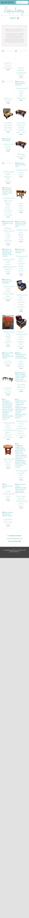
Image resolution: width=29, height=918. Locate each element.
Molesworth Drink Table (9, 146)
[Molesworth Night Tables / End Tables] (8, 163)
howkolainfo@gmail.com (14, 538)
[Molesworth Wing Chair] (21, 163)
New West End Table (21, 207)
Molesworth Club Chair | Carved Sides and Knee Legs (22, 264)
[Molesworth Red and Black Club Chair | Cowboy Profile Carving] (8, 188)
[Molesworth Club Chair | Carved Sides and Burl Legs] (21, 279)
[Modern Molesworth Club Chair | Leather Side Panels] (21, 316)
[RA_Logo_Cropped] (14, 7)
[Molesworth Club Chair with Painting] (21, 81)
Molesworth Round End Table (9, 462)
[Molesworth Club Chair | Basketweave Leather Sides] (8, 249)
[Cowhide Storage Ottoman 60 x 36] (8, 107)
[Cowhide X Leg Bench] (8, 373)
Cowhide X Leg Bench (8, 390)
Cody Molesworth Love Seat (9, 495)
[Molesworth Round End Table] (8, 444)
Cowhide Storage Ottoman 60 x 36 (8, 126)
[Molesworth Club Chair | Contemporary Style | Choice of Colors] (8, 399)
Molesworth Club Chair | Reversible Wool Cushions (9, 292)
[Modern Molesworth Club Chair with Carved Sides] (8, 221)
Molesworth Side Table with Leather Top (9, 338)
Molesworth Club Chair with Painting (22, 93)
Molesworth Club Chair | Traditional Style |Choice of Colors (22, 428)
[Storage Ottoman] (21, 139)
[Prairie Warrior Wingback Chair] (21, 51)
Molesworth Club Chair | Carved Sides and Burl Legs (22, 302)
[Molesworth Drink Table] (8, 139)
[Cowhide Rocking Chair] (21, 373)
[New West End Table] (21, 188)
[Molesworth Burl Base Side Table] (21, 221)
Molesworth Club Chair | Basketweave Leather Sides (9, 265)
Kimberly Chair (8, 99)
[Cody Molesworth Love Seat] (8, 484)
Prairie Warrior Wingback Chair (21, 71)
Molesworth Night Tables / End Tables (9, 177)
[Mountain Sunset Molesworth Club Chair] (21, 484)
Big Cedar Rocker (21, 363)
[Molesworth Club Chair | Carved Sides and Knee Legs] (21, 249)
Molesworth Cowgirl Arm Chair (22, 474)
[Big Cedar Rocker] (21, 353)
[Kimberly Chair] (8, 81)
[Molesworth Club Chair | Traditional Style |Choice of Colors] (21, 399)
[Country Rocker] (8, 353)
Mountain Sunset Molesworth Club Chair (22, 501)
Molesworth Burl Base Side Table (22, 235)
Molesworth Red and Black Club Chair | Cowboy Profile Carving (9, 206)
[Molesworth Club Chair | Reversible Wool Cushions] (8, 279)
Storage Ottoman (21, 155)
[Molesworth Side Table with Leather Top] (8, 316)
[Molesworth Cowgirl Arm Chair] (21, 444)
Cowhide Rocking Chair (21, 387)
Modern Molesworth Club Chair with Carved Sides (9, 235)
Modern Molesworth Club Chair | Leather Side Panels (22, 339)
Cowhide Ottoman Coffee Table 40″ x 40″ (21, 128)
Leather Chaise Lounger (8, 65)
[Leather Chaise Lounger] (8, 51)
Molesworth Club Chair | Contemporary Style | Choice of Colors (10, 430)
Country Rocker (8, 362)
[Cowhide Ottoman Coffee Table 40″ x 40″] (21, 107)
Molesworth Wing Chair (22, 172)
